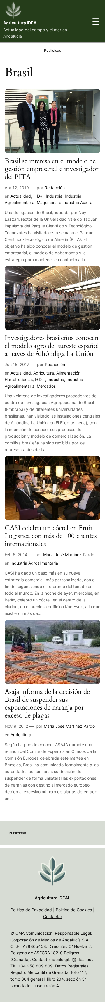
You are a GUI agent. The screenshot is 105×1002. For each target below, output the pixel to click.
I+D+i (38, 196)
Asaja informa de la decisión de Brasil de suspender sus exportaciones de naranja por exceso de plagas (47, 704)
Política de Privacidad (31, 909)
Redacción (55, 187)
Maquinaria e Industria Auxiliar (65, 202)
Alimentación (68, 372)
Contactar (52, 916)
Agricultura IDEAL (21, 22)
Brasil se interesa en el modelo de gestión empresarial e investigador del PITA (51, 169)
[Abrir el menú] (96, 21)
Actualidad (20, 196)
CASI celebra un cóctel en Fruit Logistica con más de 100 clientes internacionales (51, 536)
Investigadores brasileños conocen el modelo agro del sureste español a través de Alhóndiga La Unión (52, 346)
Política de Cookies (74, 909)
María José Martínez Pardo (68, 554)
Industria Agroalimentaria (34, 563)
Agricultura (43, 372)
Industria (54, 196)
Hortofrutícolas (19, 379)
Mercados (46, 386)
